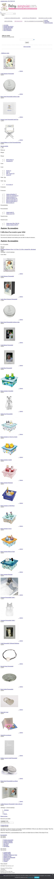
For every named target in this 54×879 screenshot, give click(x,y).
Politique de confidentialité (9, 857)
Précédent (6, 810)
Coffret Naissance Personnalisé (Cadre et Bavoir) (11, 804)
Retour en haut (4, 816)
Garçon (8, 175)
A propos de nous (4, 825)
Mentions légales (7, 853)
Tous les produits (4, 146)
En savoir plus (4, 835)
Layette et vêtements (7, 841)
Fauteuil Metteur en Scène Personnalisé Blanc (11, 142)
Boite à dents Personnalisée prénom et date (10, 96)
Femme (8, 170)
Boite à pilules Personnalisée (7, 689)
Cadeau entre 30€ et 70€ (12, 223)
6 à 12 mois (9, 184)
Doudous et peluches (8, 842)
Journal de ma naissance (6, 735)
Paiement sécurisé (7, 856)
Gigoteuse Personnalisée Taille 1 (8, 597)
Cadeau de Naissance (11, 198)
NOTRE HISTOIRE (8, 27)
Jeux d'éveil (6, 843)
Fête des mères (10, 202)
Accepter (37, 877)
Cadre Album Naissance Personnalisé (9, 299)
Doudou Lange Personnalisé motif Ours (9, 119)
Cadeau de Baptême (11, 194)
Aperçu (20, 71)
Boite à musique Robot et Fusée (8, 551)
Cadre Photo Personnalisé (6, 368)
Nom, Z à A (19, 249)
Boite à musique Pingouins (6, 574)
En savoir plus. (31, 877)
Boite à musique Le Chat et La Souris (9, 436)
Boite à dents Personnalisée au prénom (9, 781)
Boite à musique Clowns (6, 528)
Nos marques (6, 846)
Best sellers (3, 249)
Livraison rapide (7, 852)
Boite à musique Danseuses (7, 482)
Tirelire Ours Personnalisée (7, 414)
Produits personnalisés (8, 840)
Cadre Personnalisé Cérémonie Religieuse (10, 643)
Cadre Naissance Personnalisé (7, 73)
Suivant (5, 813)
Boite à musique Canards (6, 459)
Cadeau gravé (10, 213)
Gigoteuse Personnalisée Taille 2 (8, 620)
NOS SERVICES (7, 29)
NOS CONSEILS (7, 30)
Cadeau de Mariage (11, 197)
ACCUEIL (5, 25)
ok (2, 147)
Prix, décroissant (32, 249)
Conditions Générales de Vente (10, 855)
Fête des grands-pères (11, 201)
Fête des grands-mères (12, 199)
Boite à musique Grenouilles (7, 391)
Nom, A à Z (13, 249)
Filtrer (2, 250)
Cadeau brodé (10, 212)
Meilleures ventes (5, 53)
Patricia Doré (10, 159)
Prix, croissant (25, 249)
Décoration (5, 845)
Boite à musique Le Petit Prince (8, 505)
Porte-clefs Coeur (4, 712)
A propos (5, 861)
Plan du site (6, 860)
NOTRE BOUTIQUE (8, 26)
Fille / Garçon (10, 173)
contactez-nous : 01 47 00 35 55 (8, 1)
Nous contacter (6, 858)
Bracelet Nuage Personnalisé (7, 666)
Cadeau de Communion (12, 195)
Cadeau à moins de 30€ (12, 224)
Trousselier (9, 161)
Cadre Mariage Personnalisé (7, 345)
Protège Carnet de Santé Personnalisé (9, 758)
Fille (8, 172)
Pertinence (8, 249)
